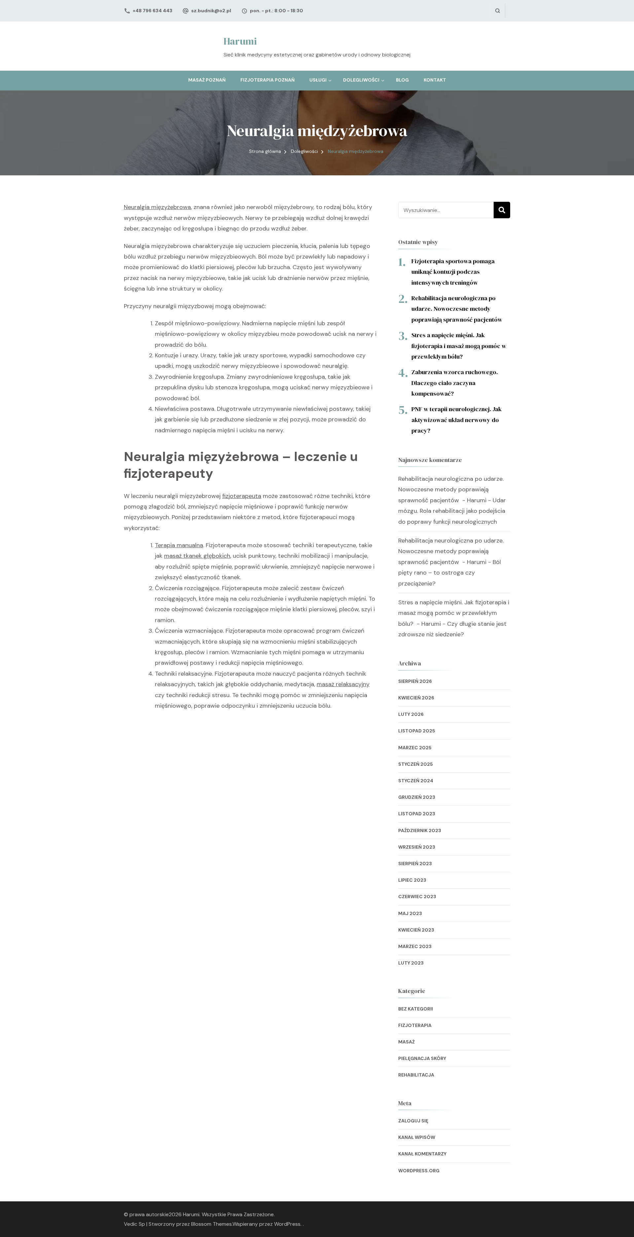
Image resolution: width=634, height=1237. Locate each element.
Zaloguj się (413, 1121)
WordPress (287, 1223)
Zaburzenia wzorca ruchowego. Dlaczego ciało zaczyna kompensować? (454, 383)
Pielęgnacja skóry (422, 1058)
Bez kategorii (415, 1009)
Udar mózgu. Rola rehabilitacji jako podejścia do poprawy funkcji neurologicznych (452, 511)
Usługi (318, 80)
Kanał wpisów (416, 1137)
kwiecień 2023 (416, 930)
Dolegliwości (361, 80)
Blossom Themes (211, 1223)
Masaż (406, 1042)
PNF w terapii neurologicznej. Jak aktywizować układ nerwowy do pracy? (456, 420)
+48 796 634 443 (152, 11)
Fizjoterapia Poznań (267, 80)
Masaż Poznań (207, 80)
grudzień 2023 (416, 797)
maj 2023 (410, 913)
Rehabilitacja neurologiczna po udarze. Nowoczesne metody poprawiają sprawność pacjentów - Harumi (451, 489)
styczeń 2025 (415, 764)
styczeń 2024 (415, 781)
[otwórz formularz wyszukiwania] (497, 10)
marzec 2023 (415, 946)
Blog (402, 80)
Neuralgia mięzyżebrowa (157, 207)
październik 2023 (419, 830)
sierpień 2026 (415, 681)
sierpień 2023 (415, 863)
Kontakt (435, 80)
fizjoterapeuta (241, 496)
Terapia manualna (179, 545)
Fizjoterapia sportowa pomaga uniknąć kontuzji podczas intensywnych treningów (453, 272)
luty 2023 (411, 963)
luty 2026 (411, 714)
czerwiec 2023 (417, 897)
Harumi (240, 41)
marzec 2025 (415, 748)
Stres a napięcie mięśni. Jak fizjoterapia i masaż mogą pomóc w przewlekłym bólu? (458, 346)
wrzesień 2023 (416, 847)
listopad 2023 (416, 814)
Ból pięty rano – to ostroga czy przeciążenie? (449, 572)
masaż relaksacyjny (343, 684)
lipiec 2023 (412, 880)
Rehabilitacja (416, 1075)
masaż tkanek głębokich (197, 556)
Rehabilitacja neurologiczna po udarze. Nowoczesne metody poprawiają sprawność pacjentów (457, 309)
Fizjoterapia (415, 1025)
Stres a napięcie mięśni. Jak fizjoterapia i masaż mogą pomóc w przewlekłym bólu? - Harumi (453, 613)
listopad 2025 (416, 731)
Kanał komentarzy (422, 1154)
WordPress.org (419, 1171)
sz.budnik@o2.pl (211, 11)
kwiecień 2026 (416, 698)
